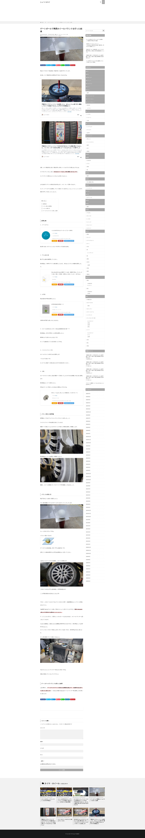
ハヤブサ (88, 114)
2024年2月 (88, 433)
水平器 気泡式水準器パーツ (57, 304)
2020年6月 (88, 565)
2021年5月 (88, 531)
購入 (89, 305)
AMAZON (90, 283)
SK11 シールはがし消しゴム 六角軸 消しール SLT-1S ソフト (64, 392)
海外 (88, 175)
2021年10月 (88, 516)
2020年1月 (88, 581)
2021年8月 (88, 522)
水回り (88, 261)
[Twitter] (48, 65)
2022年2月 (88, 504)
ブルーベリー (89, 225)
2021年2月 (88, 541)
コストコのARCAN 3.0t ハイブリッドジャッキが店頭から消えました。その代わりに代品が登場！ (65, 801)
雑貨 (88, 271)
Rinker (56, 233)
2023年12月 (88, 436)
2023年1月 (88, 470)
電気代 (88, 274)
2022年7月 (88, 488)
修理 (88, 92)
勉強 (88, 178)
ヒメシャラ (89, 221)
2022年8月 (88, 485)
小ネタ (88, 191)
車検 (88, 345)
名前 (41, 741)
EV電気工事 (89, 299)
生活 (88, 231)
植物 (88, 209)
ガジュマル (89, 215)
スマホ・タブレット (91, 102)
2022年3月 (88, 501)
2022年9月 (88, 482)
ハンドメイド (89, 135)
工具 (88, 194)
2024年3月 (88, 430)
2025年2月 (88, 408)
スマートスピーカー (91, 95)
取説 (89, 322)
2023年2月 (88, 467)
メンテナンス (64, 34)
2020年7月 (88, 562)
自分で (60, 35)
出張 (88, 172)
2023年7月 (88, 451)
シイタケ (88, 218)
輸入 (88, 288)
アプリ (89, 108)
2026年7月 (88, 393)
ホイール (57, 35)
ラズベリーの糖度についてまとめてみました (94, 383)
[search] (103, 30)
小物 (88, 120)
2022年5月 (88, 495)
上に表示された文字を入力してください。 (48, 764)
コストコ (89, 285)
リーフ (88, 329)
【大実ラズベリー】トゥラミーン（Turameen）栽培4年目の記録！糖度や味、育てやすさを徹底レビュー (95, 45)
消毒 (88, 166)
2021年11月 (88, 513)
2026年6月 (88, 396)
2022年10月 (88, 479)
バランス (51, 35)
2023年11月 (88, 439)
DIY (41, 35)
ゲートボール (45, 35)
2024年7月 (88, 418)
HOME (42, 22)
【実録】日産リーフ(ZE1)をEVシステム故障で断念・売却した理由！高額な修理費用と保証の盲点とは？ (95, 56)
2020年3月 (88, 574)
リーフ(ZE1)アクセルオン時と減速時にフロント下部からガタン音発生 (94, 61)
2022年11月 (88, 476)
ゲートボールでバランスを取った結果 (49, 210)
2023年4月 (88, 461)
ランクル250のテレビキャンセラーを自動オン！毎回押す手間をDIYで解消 (94, 40)
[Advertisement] (72, 13)
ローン (88, 243)
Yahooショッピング (69, 240)
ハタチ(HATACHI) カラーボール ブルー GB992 (61, 230)
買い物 (88, 277)
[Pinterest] (72, 65)
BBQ (88, 234)
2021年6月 (88, 528)
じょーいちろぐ (45, 2)
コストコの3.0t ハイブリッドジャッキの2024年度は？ (48, 800)
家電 (88, 185)
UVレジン (89, 138)
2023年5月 (88, 458)
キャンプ (88, 237)
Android (88, 105)
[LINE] (62, 65)
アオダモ (88, 212)
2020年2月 (88, 578)
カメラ (88, 86)
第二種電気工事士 (90, 182)
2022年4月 (88, 498)
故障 (89, 336)
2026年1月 (88, 402)
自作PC (88, 132)
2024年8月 (88, 415)
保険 (88, 154)
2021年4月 (88, 535)
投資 (88, 200)
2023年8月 (88, 448)
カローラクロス (90, 302)
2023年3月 (88, 464)
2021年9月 (88, 519)
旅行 (88, 203)
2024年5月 (88, 424)
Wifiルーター (89, 77)
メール (42, 748)
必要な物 (44, 203)
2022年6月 (88, 491)
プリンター (89, 129)
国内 (88, 280)
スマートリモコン (90, 98)
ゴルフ (88, 89)
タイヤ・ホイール (50, 22)
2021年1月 (88, 544)
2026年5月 (88, 399)
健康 (88, 157)
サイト (41, 754)
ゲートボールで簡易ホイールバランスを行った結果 (63, 22)
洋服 (88, 268)
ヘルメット (89, 117)
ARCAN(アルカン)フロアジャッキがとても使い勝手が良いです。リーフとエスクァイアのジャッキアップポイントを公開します (81, 821)
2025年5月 (88, 405)
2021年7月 (88, 525)
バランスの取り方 (46, 208)
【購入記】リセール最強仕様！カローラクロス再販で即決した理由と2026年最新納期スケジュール (95, 51)
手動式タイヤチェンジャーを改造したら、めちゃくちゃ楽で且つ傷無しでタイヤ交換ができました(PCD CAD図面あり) (97, 821)
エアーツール (89, 197)
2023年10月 (88, 442)
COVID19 (89, 160)
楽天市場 (60, 240)
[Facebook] (43, 65)
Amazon (54, 240)
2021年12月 (88, 510)
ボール (54, 35)
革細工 (88, 151)
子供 (88, 246)
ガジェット (89, 80)
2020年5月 (88, 568)
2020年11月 (88, 550)
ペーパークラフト (90, 142)
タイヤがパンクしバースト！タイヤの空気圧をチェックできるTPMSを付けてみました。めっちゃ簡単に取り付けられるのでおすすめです (81, 802)
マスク (88, 163)
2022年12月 (88, 473)
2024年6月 (88, 421)
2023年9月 (88, 445)
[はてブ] (53, 65)
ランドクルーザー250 (91, 318)
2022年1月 (88, 507)
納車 (89, 324)
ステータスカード (90, 240)
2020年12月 (88, 547)
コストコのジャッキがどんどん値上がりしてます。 (65, 820)
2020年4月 (88, 571)
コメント (42, 727)
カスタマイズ (89, 83)
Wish (89, 293)
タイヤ (48, 35)
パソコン (88, 123)
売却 (88, 339)
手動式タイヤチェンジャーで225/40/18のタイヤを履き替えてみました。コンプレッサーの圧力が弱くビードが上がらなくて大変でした (48, 822)
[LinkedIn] (67, 65)
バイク (88, 111)
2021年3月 (88, 538)
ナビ (89, 334)
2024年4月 (88, 427)
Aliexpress (90, 291)
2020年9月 (88, 556)
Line (88, 74)
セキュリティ (89, 308)
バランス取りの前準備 (46, 206)
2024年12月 (88, 411)
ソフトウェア (89, 126)
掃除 (88, 258)
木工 (88, 148)
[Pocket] (58, 65)
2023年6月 (88, 455)
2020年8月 (88, 559)
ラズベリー (89, 228)
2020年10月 (88, 553)
